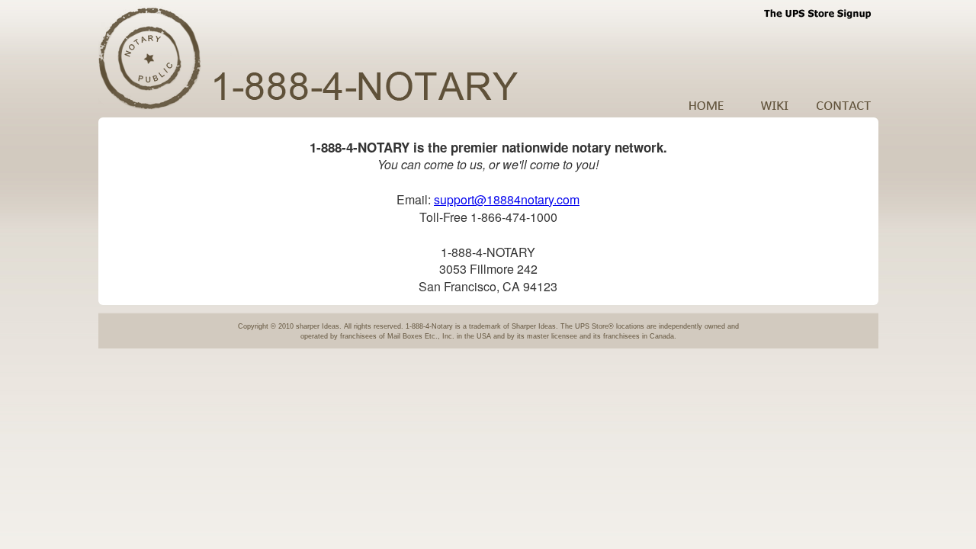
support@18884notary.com (507, 199)
